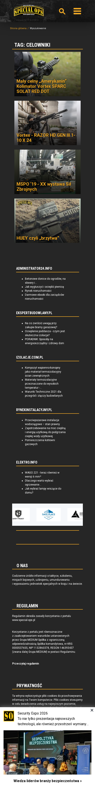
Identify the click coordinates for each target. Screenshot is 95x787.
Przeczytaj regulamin (25, 663)
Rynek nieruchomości (38, 290)
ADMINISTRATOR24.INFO (34, 269)
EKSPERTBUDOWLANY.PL (34, 313)
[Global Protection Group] (70, 514)
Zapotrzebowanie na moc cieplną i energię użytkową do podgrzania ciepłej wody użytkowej (45, 432)
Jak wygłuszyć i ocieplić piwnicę (44, 286)
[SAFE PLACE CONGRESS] (39, 514)
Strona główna (18, 28)
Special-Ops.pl (28, 10)
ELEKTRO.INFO (26, 462)
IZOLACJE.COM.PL (29, 357)
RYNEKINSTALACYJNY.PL (34, 410)
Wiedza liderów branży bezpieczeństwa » (47, 781)
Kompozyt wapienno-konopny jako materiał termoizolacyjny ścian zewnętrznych (43, 371)
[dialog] (47, 747)
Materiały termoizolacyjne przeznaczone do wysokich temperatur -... (42, 383)
